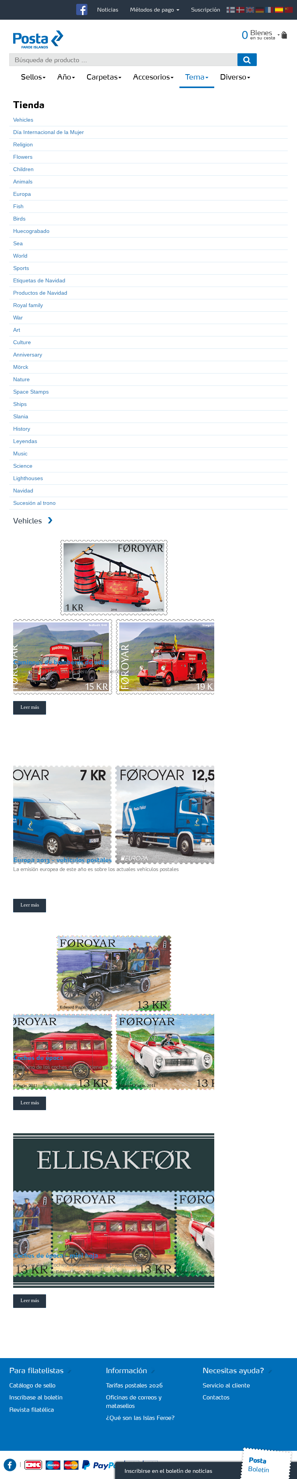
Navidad (23, 490)
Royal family (28, 305)
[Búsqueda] (247, 59)
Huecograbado (31, 231)
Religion (23, 144)
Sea (18, 243)
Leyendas (25, 441)
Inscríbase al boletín (36, 1397)
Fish (18, 206)
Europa (22, 194)
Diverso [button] (233, 77)
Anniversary (27, 354)
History (21, 429)
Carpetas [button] (102, 77)
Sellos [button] (31, 77)
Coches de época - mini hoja (55, 1255)
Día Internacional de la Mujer (48, 132)
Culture (22, 342)
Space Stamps (31, 392)
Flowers (22, 157)
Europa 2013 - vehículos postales (62, 860)
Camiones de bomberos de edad (61, 662)
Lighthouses (28, 478)
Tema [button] (195, 77)
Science (22, 466)
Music (20, 453)
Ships (20, 404)
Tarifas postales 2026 (134, 1385)
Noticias (107, 9)
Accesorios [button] (151, 77)
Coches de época (38, 1057)
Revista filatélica (31, 1409)
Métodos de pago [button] (153, 9)
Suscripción (205, 9)
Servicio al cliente (226, 1385)
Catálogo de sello (32, 1385)
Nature (21, 379)
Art (16, 330)
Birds (19, 219)
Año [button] (64, 77)
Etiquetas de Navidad (39, 280)
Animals (22, 181)
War (18, 317)
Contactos (216, 1397)
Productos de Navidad (40, 293)
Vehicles (23, 120)
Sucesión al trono (34, 503)
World (20, 256)
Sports (21, 268)
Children (23, 169)
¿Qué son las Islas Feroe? (140, 1417)
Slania (20, 416)
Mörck (20, 367)
